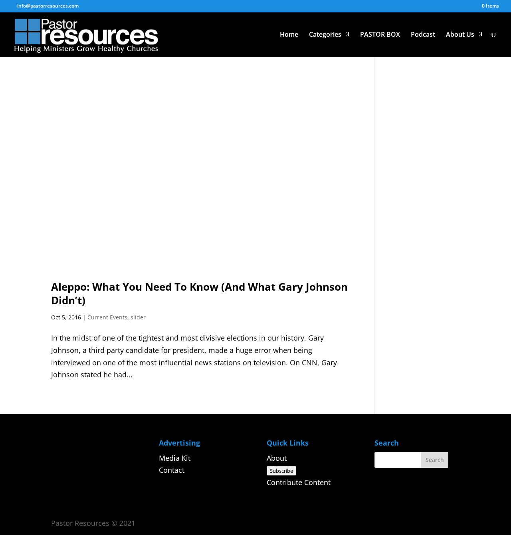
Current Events (107, 317)
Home (289, 35)
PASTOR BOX (380, 35)
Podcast (423, 35)
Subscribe (281, 470)
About (277, 458)
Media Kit (174, 458)
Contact (171, 470)
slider (138, 317)
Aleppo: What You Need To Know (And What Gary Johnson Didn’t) (199, 293)
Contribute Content (299, 482)
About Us (460, 35)
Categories (325, 35)
